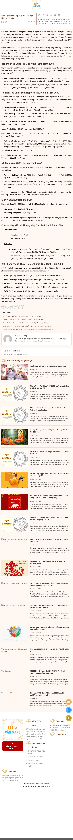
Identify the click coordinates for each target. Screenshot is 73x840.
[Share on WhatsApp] (39, 15)
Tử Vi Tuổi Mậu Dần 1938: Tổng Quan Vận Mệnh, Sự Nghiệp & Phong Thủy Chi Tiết (49, 584)
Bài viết (4, 22)
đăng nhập (13, 354)
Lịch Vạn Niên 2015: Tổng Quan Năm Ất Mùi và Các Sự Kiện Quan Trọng (27, 326)
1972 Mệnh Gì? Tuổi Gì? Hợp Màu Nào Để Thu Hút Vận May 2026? (48, 562)
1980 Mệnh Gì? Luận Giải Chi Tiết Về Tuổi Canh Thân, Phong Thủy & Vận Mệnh (47, 672)
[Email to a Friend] (51, 15)
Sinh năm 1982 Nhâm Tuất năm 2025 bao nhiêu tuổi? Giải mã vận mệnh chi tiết (49, 606)
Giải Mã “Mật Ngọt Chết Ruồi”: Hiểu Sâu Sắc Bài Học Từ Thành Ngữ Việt (49, 475)
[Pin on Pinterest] (55, 15)
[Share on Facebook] (43, 15)
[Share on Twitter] (47, 15)
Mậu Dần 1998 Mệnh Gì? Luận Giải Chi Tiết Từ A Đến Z (49, 650)
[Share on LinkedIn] (59, 15)
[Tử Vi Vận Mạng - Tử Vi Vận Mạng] (36, 5)
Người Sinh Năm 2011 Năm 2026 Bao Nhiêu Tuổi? (48, 366)
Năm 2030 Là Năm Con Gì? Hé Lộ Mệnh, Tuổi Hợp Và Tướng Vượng (25, 323)
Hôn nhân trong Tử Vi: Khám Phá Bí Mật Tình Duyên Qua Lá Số (49, 540)
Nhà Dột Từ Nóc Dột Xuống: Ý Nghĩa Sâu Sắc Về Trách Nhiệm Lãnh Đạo (47, 409)
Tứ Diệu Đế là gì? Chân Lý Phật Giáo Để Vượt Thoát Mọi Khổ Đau (49, 431)
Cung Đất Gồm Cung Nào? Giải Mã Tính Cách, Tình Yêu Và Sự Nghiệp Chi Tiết (49, 519)
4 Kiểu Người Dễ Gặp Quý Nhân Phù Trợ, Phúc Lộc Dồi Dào (22, 316)
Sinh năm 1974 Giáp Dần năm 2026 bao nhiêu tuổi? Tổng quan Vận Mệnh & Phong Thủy (49, 497)
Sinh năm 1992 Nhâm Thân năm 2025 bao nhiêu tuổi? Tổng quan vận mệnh (47, 694)
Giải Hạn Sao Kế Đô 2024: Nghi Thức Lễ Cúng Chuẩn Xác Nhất (49, 453)
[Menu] (2, 4)
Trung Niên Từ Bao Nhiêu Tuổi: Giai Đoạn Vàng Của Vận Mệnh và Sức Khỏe (28, 329)
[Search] (71, 5)
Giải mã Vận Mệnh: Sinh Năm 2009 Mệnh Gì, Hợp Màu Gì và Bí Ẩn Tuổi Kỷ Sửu (49, 628)
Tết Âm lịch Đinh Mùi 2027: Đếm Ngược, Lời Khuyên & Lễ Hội (23, 319)
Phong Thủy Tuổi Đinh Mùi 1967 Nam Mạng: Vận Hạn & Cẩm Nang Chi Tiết (49, 387)
